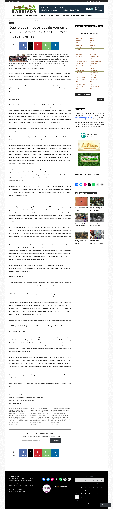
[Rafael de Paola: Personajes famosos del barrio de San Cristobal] (97, 234)
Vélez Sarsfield (94, 72)
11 (81, 490)
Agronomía (79, 36)
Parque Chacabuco (95, 61)
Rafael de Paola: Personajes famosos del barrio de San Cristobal (96, 242)
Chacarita (78, 47)
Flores (91, 47)
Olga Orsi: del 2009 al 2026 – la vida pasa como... (80, 225)
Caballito (78, 43)
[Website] (99, 1)
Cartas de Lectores (62, 16)
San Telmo (79, 72)
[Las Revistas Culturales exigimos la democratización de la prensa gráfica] (61, 416)
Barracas (92, 38)
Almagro (92, 36)
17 (77, 494)
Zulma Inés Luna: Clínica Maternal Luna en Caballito (81, 209)
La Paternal (79, 52)
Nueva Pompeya (94, 56)
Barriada (13, 39)
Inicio (13, 16)
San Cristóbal (80, 70)
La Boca (92, 49)
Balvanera (79, 38)
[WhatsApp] (102, 1)
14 (93, 490)
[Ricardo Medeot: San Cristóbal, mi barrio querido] (81, 234)
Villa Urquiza (93, 89)
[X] (96, 1)
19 (86, 494)
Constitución (93, 45)
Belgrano (78, 40)
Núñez (78, 59)
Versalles (78, 75)
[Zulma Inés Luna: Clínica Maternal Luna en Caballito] (81, 201)
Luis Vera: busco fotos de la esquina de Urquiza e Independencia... (96, 209)
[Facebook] (85, 1)
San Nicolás (93, 70)
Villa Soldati (79, 89)
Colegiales (79, 45)
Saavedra (92, 68)
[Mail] (90, 1)
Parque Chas (79, 63)
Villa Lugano (93, 79)
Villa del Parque (80, 77)
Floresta (78, 49)
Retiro (77, 68)
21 (93, 494)
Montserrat (93, 54)
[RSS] (93, 1)
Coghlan (92, 43)
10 (77, 490)
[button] (82, 1)
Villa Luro (78, 82)
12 (86, 490)
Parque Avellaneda (81, 61)
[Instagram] (87, 1)
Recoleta (92, 66)
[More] (62, 46)
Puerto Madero (80, 66)
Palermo (92, 59)
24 (77, 497)
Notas (43, 16)
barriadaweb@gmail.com (84, 118)
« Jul (88, 503)
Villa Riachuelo (80, 86)
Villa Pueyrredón (81, 84)
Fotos (51, 16)
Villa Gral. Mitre (80, 79)
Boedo (92, 40)
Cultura (15, 20)
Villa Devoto (93, 77)
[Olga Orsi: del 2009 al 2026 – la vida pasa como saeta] (81, 217)
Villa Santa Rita (94, 86)
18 (81, 494)
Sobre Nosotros (86, 16)
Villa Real (92, 84)
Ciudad (19, 16)
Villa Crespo (93, 75)
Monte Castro (80, 56)
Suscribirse (55, 441)
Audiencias (75, 16)
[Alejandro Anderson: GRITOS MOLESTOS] (97, 217)
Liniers (92, 52)
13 (89, 490)
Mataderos (79, 54)
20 (89, 494)
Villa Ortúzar (93, 82)
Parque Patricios (94, 63)
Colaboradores (31, 16)
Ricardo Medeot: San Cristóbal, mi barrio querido (80, 242)
